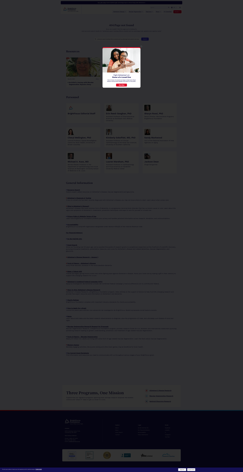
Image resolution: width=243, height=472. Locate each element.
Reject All (182, 469)
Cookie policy (39, 469)
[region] (121, 470)
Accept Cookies (191, 469)
